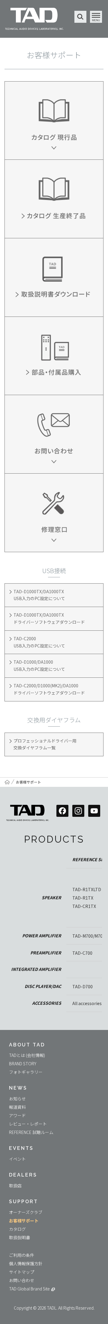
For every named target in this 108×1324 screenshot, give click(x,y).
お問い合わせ (21, 1280)
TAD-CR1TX (84, 906)
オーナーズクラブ (25, 1212)
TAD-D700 (82, 986)
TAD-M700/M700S (89, 936)
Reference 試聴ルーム (31, 1132)
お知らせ (17, 1099)
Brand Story (22, 1064)
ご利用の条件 (21, 1255)
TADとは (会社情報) (27, 1055)
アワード (17, 1115)
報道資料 (17, 1107)
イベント (17, 1159)
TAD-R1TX (82, 898)
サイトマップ (21, 1272)
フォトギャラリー (26, 1072)
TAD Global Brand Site (29, 1289)
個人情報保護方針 (26, 1263)
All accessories (87, 1003)
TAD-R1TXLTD (86, 889)
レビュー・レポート (28, 1124)
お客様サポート (28, 781)
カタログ (17, 1229)
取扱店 (15, 1186)
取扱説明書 (19, 1237)
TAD (34, 20)
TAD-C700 (82, 953)
